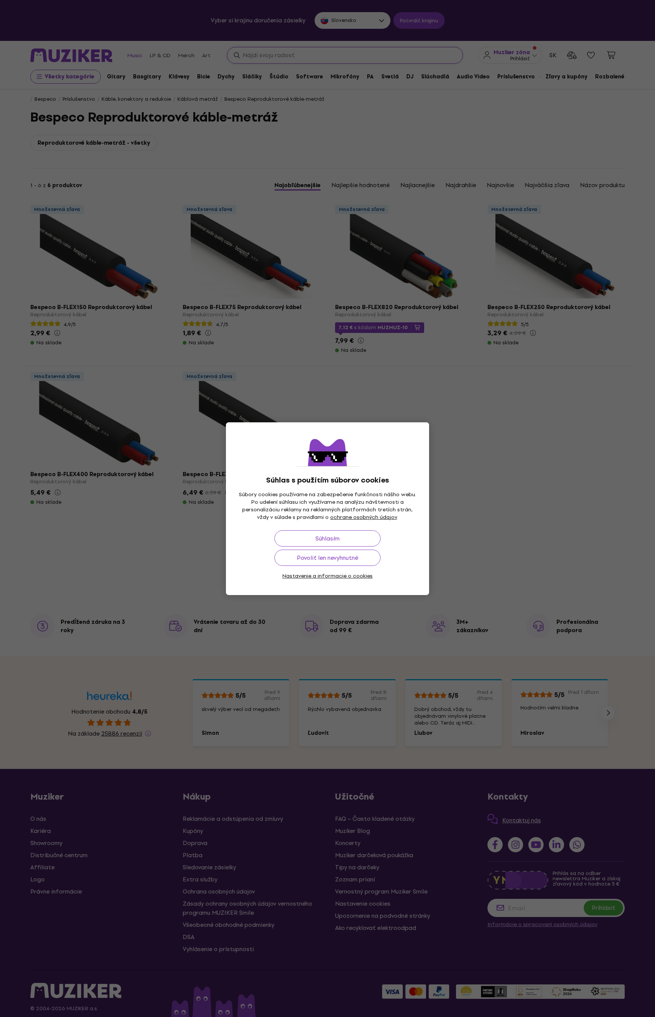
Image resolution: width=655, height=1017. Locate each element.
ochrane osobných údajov (363, 517)
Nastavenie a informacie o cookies (327, 576)
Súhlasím (327, 538)
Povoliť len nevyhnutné (327, 557)
